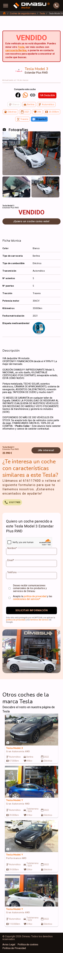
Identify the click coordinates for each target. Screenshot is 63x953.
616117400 (14, 502)
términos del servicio (39, 620)
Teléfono (12, 572)
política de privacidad (35, 596)
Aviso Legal (8, 944)
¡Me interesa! (46, 450)
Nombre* (12, 548)
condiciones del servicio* (26, 599)
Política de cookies (28, 944)
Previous (7, 181)
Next (56, 181)
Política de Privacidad (14, 948)
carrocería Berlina (15, 50)
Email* (10, 560)
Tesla (42, 13)
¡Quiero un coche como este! (31, 221)
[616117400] (56, 5)
